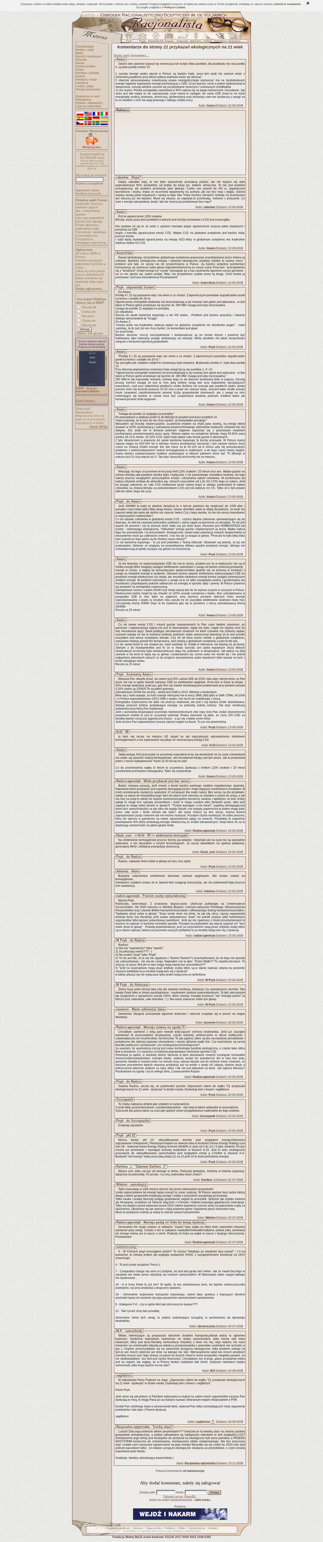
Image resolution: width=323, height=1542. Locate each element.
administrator (192, 1530)
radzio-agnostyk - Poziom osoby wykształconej (150, 896)
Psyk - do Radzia (128, 856)
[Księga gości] (183, 38)
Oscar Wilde (98, 426)
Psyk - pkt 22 (125, 1135)
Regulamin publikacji (118, 1528)
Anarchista (124, 253)
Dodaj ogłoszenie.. (89, 289)
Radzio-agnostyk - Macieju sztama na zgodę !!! (150, 1027)
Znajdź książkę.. (86, 400)
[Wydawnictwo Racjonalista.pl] (195, 38)
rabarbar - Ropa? (128, 177)
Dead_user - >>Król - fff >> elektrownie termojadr (152, 835)
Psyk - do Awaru (128, 501)
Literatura (82, 83)
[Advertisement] (184, 142)
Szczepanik (124, 1099)
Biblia (79, 53)
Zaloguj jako (147, 1492)
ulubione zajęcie (87, 207)
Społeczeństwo (86, 66)
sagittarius (124, 1375)
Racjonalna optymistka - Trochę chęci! (144, 1427)
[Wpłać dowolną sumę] (92, 144)
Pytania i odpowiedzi (89, 103)
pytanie (81, 214)
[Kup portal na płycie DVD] (156, 38)
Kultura (80, 76)
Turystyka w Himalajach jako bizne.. (92, 240)
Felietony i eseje (86, 79)
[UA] (104, 118)
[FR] (96, 113)
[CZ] (80, 123)
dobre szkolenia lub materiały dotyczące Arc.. (90, 281)
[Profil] (213, 1421)
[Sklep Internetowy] (169, 38)
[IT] (104, 113)
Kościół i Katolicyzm (88, 56)
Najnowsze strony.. (88, 190)
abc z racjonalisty (88, 211)
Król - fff (122, 732)
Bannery (138, 1528)
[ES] (80, 118)
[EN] (88, 113)
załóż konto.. (203, 1500)
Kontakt (212, 1528)
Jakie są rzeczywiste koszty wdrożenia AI (90, 272)
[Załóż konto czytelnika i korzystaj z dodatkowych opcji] (233, 38)
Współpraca (83, 99)
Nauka (80, 63)
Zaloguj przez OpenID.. (180, 1496)
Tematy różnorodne (88, 89)
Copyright (145, 1530)
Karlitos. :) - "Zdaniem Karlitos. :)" (141, 1166)
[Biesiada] (92, 385)
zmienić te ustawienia (287, 4)
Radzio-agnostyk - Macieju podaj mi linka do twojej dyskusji (160, 1222)
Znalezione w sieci (88, 96)
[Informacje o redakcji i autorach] (207, 38)
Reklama (170, 1528)
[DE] (96, 118)
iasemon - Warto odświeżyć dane (140, 1009)
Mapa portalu (153, 1528)
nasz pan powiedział (90, 218)
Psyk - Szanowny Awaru (134, 674)
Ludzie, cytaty (84, 86)
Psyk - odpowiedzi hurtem (135, 287)
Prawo (80, 69)
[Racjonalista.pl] (161, 31)
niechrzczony (126, 1247)
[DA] (88, 123)
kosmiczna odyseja (89, 221)
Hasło (179, 1492)
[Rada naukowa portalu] (220, 38)
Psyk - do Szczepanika (132, 1120)
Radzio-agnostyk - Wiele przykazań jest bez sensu (152, 781)
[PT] (88, 118)
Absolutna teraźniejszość (92, 394)
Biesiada (91, 388)
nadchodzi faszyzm (89, 204)
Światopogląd (85, 46)
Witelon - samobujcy (131, 1184)
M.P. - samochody (129, 1331)
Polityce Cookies (175, 7)
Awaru (121, 59)
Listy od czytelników (88, 106)
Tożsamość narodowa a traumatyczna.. (91, 233)
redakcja (178, 1530)
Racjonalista (130, 1530)
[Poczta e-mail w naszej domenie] (142, 38)
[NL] (104, 123)
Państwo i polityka (87, 73)
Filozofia (81, 59)
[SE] (96, 123)
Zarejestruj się (196, 1528)
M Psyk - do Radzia (130, 940)
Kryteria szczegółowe (89, 183)
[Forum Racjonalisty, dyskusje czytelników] (130, 38)
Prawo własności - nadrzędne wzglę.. (88, 226)
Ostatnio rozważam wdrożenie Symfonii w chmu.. (91, 264)
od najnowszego (193, 1471)
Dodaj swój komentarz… (131, 55)
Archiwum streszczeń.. (89, 193)
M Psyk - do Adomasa (132, 984)
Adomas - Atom (127, 871)
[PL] (80, 113)
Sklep (182, 1528)
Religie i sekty (85, 49)
